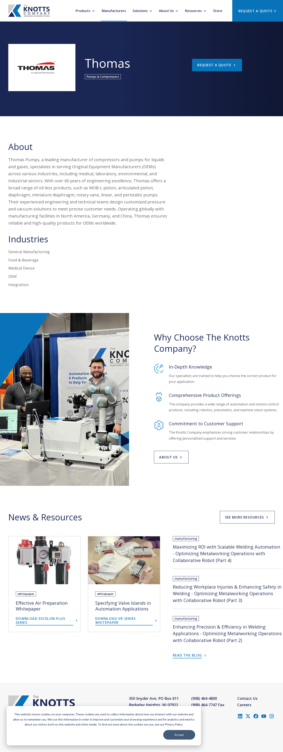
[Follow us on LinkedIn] (240, 716)
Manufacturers (114, 10)
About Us (167, 10)
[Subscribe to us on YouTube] (264, 716)
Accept (179, 734)
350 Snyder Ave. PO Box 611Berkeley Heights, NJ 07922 (154, 701)
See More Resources (244, 517)
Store (217, 10)
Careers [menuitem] (244, 704)
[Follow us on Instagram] (271, 716)
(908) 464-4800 (204, 698)
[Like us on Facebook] (256, 716)
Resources (194, 10)
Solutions (141, 10)
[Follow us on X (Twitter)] (248, 716)
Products (83, 10)
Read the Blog (187, 655)
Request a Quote (214, 65)
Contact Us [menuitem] (247, 698)
